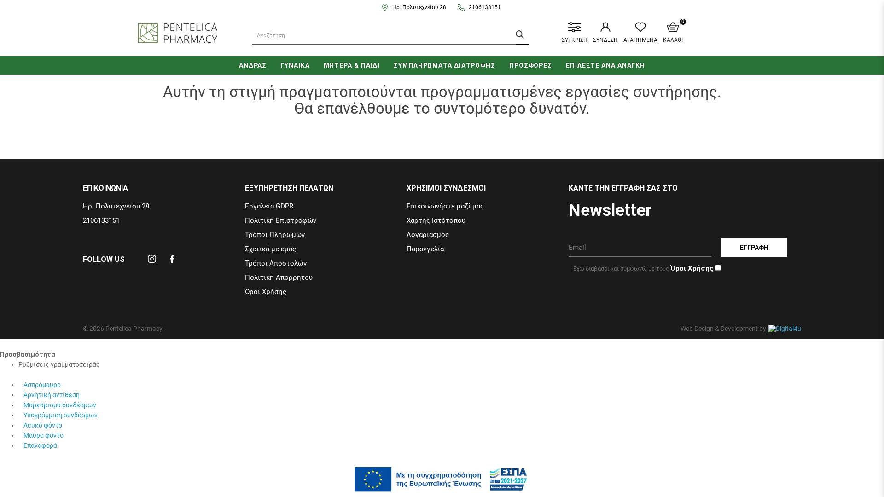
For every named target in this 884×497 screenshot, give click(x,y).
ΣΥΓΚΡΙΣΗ (574, 40)
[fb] (172, 262)
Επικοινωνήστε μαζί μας (445, 206)
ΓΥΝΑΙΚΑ (294, 65)
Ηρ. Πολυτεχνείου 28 (419, 7)
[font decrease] (27, 374)
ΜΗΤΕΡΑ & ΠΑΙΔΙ (352, 65)
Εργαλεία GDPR (269, 206)
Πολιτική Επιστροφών (280, 220)
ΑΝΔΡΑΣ (253, 65)
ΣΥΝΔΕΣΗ (605, 40)
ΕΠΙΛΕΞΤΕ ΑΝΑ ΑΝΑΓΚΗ (605, 65)
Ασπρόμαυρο (42, 384)
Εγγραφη (754, 247)
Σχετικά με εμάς (270, 249)
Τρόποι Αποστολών (276, 263)
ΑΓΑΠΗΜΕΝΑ (640, 40)
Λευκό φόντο (42, 425)
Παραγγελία (425, 249)
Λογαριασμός (428, 235)
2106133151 (485, 7)
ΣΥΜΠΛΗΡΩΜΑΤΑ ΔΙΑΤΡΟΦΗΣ (444, 65)
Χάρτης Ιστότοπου (436, 220)
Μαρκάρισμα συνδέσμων (59, 405)
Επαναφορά (40, 445)
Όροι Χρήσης (265, 292)
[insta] (152, 262)
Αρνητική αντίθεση (51, 395)
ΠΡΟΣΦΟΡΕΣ (530, 65)
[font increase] (21, 374)
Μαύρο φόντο (43, 435)
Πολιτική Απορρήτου (279, 277)
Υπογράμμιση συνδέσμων (60, 415)
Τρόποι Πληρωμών (275, 235)
